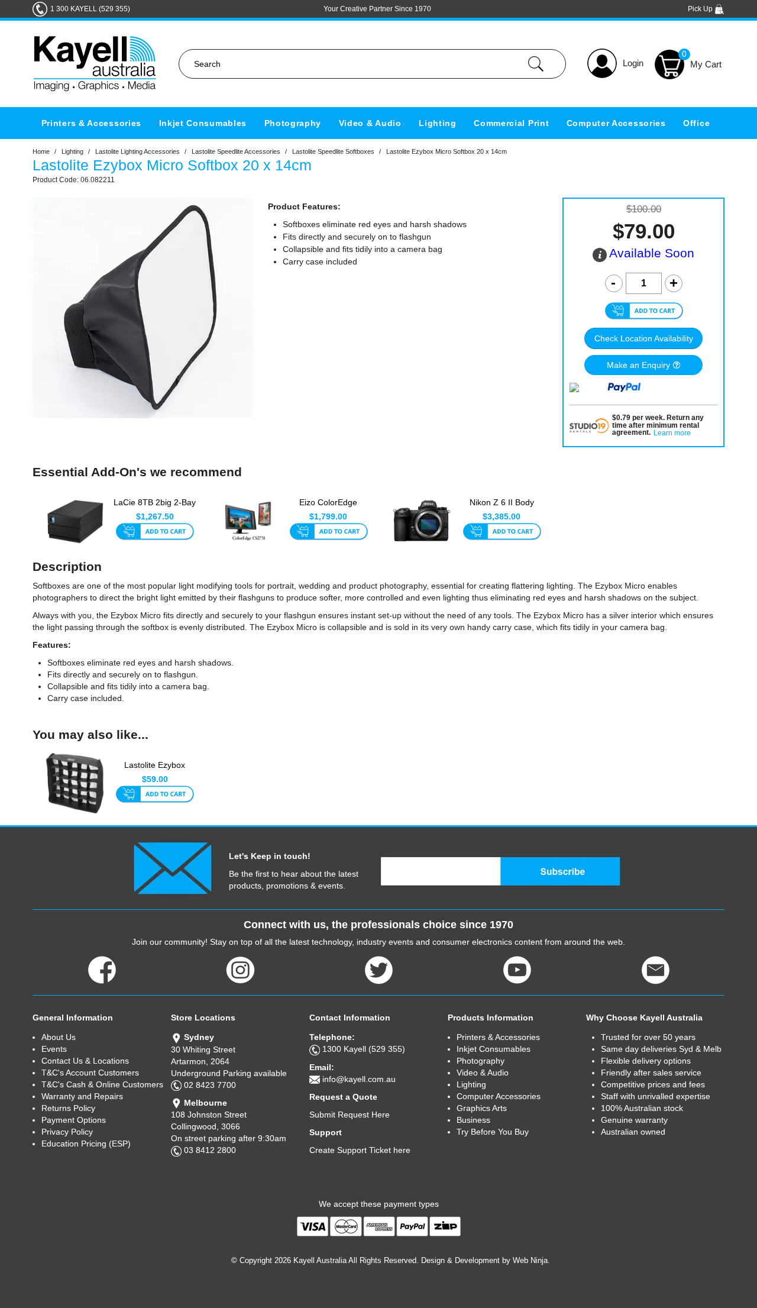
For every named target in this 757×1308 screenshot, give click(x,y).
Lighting (438, 123)
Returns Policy (68, 1108)
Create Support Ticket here (359, 1150)
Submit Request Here (349, 1114)
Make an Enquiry (638, 365)
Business (473, 1120)
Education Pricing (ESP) (86, 1143)
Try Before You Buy (493, 1131)
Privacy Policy (67, 1131)
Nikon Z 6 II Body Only (502, 508)
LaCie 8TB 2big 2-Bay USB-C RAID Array (155, 508)
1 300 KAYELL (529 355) (90, 9)
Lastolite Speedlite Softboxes (333, 151)
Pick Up (701, 9)
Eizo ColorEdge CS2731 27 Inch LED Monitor (328, 509)
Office (696, 123)
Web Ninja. (531, 1260)
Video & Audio (370, 123)
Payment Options (73, 1120)
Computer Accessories (616, 123)
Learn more (672, 433)
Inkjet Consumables (203, 123)
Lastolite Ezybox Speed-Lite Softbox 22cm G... (154, 771)
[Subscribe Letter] (172, 867)
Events (54, 1049)
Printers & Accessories (91, 123)
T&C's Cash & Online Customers (102, 1084)
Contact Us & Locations (85, 1060)
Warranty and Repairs (82, 1096)
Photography (293, 123)
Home (41, 151)
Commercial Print (511, 123)
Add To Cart (154, 532)
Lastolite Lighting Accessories (137, 151)
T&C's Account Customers (90, 1072)
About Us (58, 1037)
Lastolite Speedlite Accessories (236, 151)
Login (633, 63)
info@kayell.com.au (359, 1079)
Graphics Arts (482, 1108)
